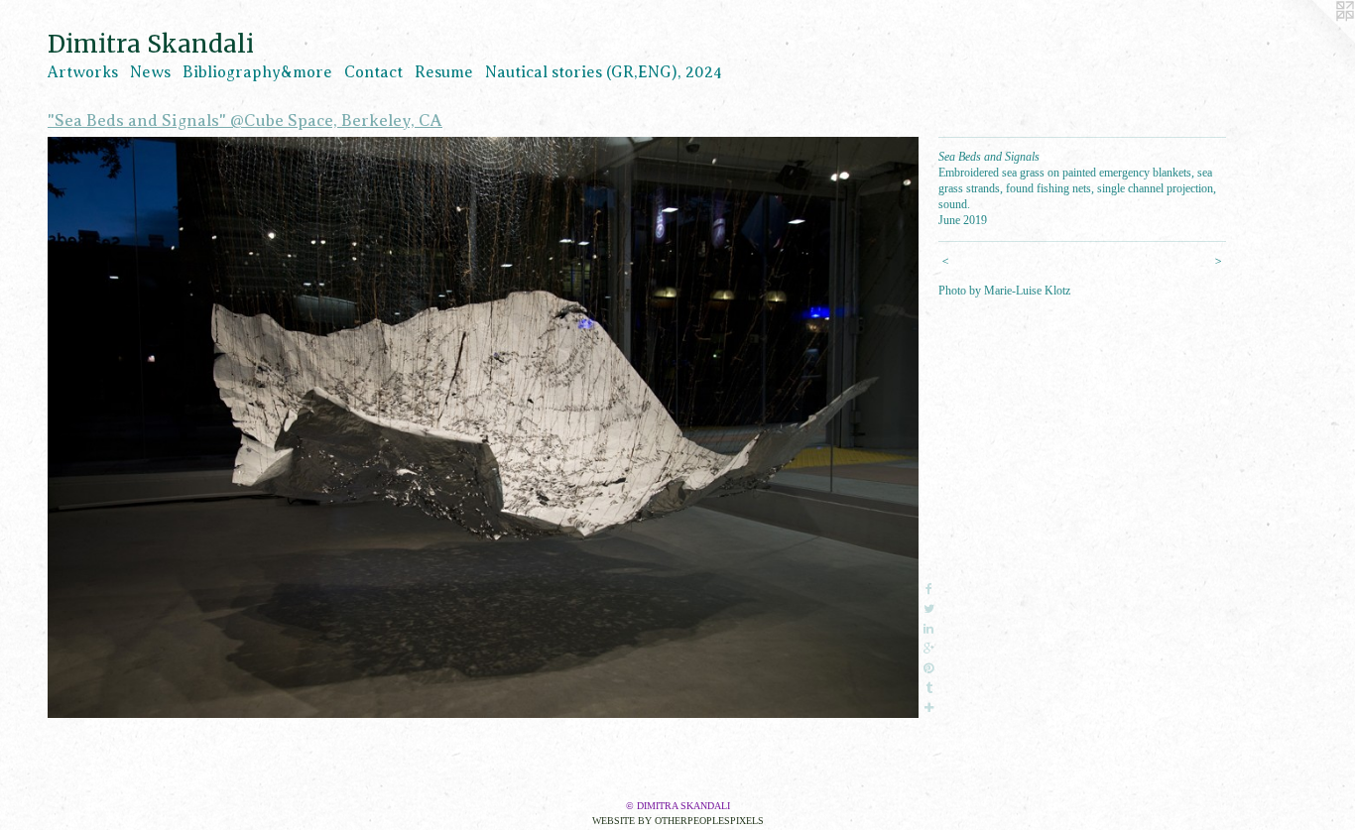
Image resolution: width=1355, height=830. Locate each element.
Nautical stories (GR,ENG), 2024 (603, 72)
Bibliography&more (257, 72)
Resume (444, 72)
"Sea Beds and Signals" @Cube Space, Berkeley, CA (245, 120)
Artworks (83, 72)
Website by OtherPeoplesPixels (678, 820)
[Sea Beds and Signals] (483, 427)
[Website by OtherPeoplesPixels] (1315, 39)
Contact (373, 72)
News (150, 72)
